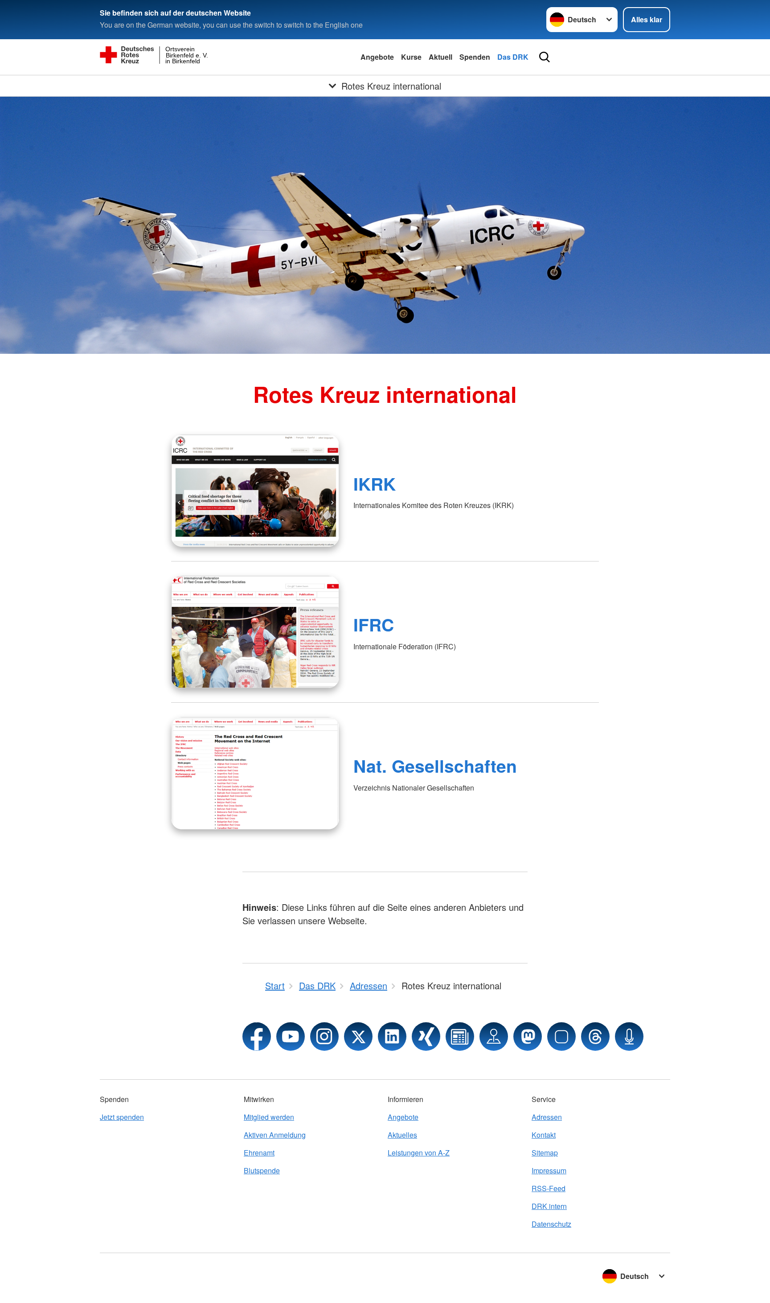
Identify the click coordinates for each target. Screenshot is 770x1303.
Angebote (377, 57)
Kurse (411, 57)
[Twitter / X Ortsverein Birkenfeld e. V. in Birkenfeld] (358, 1036)
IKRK (374, 483)
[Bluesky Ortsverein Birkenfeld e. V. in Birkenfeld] (561, 1036)
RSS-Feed (548, 1188)
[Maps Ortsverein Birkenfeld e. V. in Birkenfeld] (493, 1036)
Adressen (547, 1117)
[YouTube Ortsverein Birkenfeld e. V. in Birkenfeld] (290, 1036)
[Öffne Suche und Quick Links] (544, 57)
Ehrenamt (259, 1152)
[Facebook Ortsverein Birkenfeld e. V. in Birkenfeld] (256, 1036)
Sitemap (545, 1152)
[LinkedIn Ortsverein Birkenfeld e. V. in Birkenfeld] (392, 1036)
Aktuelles (402, 1135)
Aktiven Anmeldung (275, 1135)
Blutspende (262, 1170)
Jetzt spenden (122, 1117)
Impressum (549, 1170)
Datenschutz (551, 1224)
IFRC (373, 624)
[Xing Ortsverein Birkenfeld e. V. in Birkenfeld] (426, 1036)
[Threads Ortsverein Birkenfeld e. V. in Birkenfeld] (595, 1036)
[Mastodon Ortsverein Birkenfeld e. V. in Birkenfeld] (527, 1036)
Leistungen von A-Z (419, 1152)
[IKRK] (255, 490)
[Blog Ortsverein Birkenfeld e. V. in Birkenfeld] (460, 1036)
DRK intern (549, 1206)
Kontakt (544, 1135)
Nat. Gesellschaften (435, 765)
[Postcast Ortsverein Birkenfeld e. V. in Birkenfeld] (629, 1036)
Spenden (474, 57)
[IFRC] (255, 632)
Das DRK (512, 57)
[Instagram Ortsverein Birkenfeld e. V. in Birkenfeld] (324, 1036)
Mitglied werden (269, 1117)
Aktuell (440, 57)
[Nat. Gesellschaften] (255, 773)
